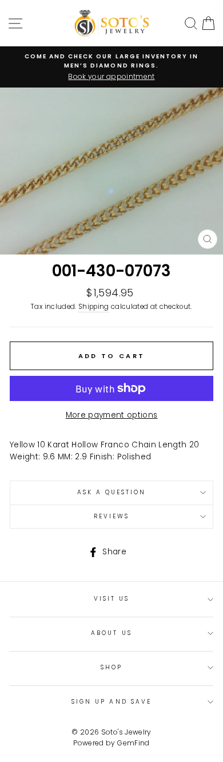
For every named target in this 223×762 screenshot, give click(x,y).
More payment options (112, 415)
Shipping (93, 306)
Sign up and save (111, 701)
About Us (111, 633)
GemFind (133, 743)
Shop (111, 667)
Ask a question (111, 492)
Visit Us (111, 598)
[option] (111, 67)
